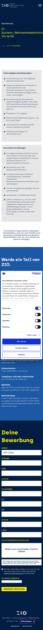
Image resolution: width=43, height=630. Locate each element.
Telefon (5, 520)
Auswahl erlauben (21, 348)
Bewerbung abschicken (14, 589)
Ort (3, 510)
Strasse (5, 479)
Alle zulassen (21, 341)
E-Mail (4, 530)
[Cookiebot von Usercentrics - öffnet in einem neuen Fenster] (32, 273)
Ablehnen (21, 354)
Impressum (15, 626)
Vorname (5, 458)
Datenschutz (27, 626)
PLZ (3, 499)
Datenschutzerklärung (13, 573)
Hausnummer (7, 489)
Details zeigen (32, 335)
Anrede (4, 448)
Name (4, 469)
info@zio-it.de (12, 621)
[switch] (38, 314)
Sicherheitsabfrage (11, 578)
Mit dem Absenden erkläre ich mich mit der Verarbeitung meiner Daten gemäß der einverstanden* (22, 571)
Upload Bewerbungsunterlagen (15, 540)
